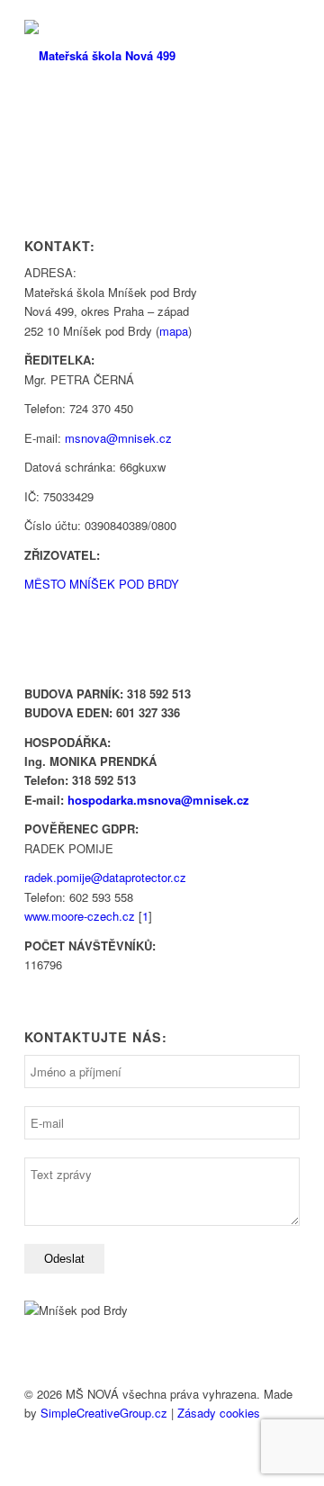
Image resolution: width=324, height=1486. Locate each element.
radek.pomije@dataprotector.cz (105, 877)
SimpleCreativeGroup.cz (103, 1412)
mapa (173, 330)
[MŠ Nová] (134, 56)
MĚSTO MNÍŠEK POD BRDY (101, 583)
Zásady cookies (218, 1412)
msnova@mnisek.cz (118, 437)
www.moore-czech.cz (79, 915)
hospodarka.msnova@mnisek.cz (158, 799)
